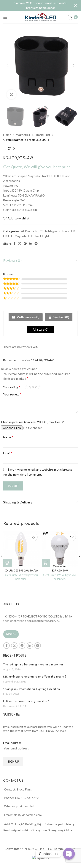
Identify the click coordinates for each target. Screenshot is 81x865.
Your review (12, 394)
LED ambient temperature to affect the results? (34, 676)
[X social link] (19, 243)
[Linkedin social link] (30, 243)
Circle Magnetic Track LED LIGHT (27, 139)
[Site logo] (40, 17)
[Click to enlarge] (11, 94)
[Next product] (14, 148)
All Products (29, 231)
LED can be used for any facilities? (26, 701)
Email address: (12, 742)
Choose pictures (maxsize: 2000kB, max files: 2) (33, 422)
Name (8, 437)
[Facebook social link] (14, 243)
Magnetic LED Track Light (33, 134)
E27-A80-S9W (59, 570)
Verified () (61, 317)
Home (7, 134)
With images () (27, 317)
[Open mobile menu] (5, 17)
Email (7, 453)
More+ (11, 634)
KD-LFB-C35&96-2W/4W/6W (21, 570)
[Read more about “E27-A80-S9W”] (46, 563)
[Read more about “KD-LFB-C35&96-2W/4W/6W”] (7, 563)
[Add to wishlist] (33, 537)
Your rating (11, 387)
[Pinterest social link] (25, 243)
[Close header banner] (75, 5)
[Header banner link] (34, 5)
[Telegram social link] (36, 243)
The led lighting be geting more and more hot (33, 664)
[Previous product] (5, 148)
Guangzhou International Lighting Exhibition (31, 689)
